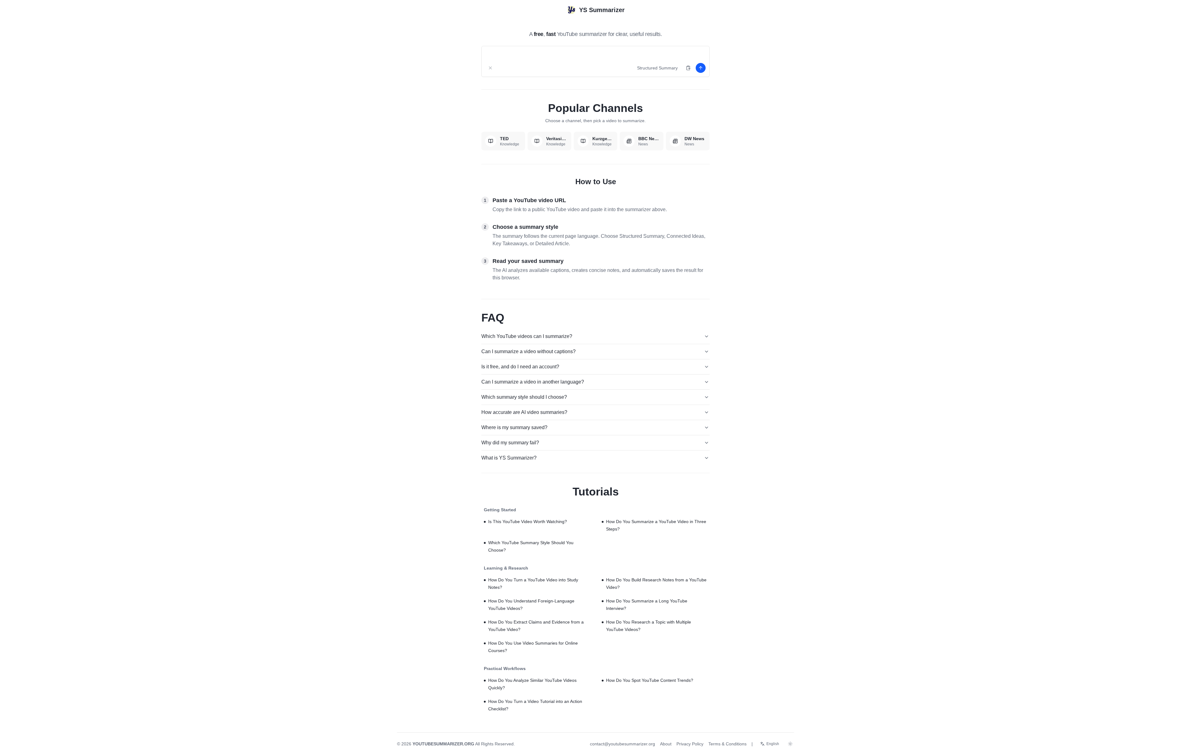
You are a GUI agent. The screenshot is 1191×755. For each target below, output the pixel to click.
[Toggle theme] (790, 744)
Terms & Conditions (727, 743)
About (665, 743)
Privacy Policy (689, 743)
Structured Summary (657, 67)
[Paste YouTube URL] (688, 68)
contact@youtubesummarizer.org (622, 743)
